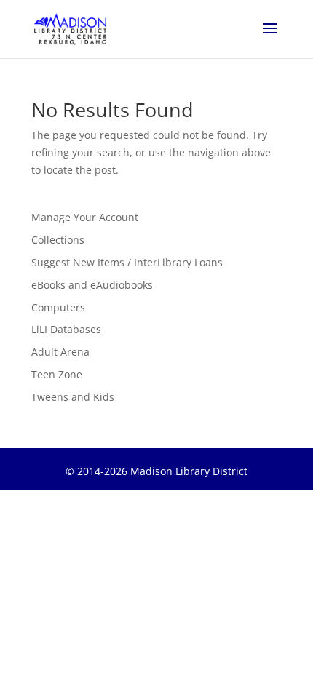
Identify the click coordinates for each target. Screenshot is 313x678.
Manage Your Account (84, 217)
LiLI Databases (66, 329)
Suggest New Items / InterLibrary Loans (127, 262)
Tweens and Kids (72, 397)
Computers (58, 307)
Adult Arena (60, 352)
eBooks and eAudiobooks (92, 285)
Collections (57, 240)
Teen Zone (56, 374)
